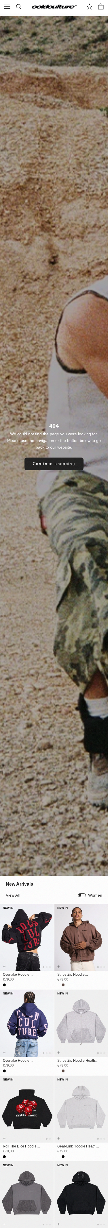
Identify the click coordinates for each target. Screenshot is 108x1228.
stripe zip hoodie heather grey (77, 1061)
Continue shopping (54, 464)
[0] (89, 7)
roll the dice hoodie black (20, 1146)
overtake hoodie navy (16, 1061)
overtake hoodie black (16, 975)
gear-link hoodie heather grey (78, 1146)
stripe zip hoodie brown (71, 975)
